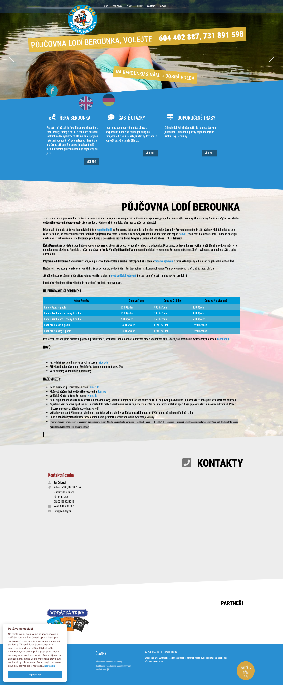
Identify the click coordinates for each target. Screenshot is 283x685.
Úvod (105, 6)
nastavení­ (50, 665)
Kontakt (151, 6)
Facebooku (223, 339)
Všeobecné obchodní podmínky (109, 661)
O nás (129, 6)
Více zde (91, 162)
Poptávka (117, 6)
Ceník (139, 6)
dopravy (101, 391)
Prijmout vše (35, 674)
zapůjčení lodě (104, 229)
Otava (163, 6)
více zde (103, 362)
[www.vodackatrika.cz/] (68, 631)
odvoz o (184, 234)
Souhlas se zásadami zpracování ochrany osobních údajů (113, 667)
